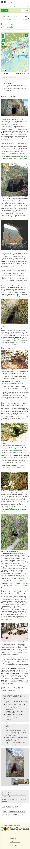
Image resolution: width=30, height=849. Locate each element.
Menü (5, 10)
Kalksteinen (4, 388)
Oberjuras (18, 122)
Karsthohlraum (13, 814)
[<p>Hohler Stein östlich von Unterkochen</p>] (15, 359)
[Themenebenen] (3, 40)
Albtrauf (5, 158)
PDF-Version (24, 19)
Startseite (3, 16)
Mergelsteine (4, 455)
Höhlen (15, 16)
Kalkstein (17, 150)
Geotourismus (9, 16)
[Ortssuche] (26, 35)
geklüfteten (8, 675)
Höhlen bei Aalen (10, 83)
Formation (13, 395)
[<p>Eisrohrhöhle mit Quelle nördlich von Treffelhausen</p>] (15, 481)
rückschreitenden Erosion (21, 156)
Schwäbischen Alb (5, 121)
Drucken (25, 18)
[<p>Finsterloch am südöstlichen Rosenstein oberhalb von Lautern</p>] (15, 179)
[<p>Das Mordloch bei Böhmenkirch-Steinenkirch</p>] (15, 532)
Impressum (12, 835)
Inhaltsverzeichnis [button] (9, 78)
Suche (25, 10)
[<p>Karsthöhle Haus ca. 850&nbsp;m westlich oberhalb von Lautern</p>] (15, 762)
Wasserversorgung (9, 459)
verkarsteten (15, 343)
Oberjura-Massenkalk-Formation (17, 811)
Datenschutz (13, 838)
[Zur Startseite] (7, 2)
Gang (18, 296)
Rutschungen (21, 158)
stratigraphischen (17, 454)
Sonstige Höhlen (6, 18)
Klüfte (26, 599)
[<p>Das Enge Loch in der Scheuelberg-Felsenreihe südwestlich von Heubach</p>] (15, 311)
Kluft (27, 681)
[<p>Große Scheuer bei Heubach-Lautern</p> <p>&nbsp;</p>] (15, 107)
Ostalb (21, 814)
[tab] (15, 78)
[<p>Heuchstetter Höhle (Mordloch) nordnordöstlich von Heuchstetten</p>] (15, 632)
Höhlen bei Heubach (11, 81)
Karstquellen (4, 454)
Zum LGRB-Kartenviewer (22, 73)
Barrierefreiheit (13, 845)
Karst (4, 811)
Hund (25, 585)
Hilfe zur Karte (4, 73)
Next (27, 781)
